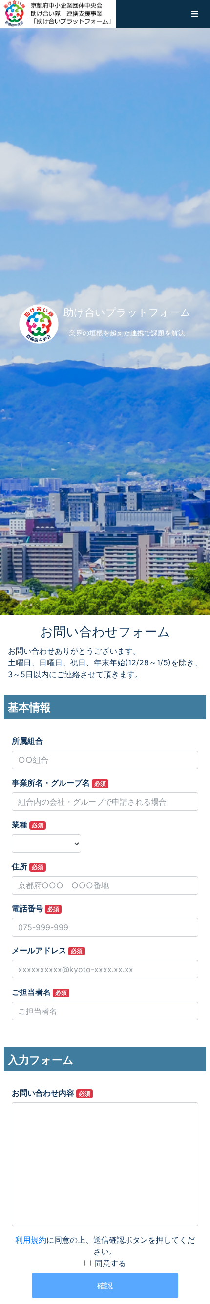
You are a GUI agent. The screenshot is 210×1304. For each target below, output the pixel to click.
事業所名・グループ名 (59, 783)
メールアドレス (47, 950)
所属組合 (27, 741)
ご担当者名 (39, 992)
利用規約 (30, 1240)
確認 (105, 1285)
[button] (195, 13)
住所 (27, 866)
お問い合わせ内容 (51, 1093)
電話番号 (35, 908)
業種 (27, 824)
